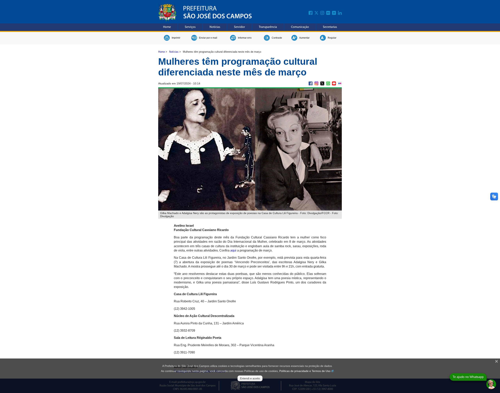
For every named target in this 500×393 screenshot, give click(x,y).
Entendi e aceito (250, 378)
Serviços (190, 27)
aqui (233, 250)
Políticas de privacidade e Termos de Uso (304, 371)
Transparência (268, 27)
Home (167, 27)
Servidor (239, 27)
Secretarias (330, 27)
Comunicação (300, 27)
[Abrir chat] (491, 384)
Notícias (215, 27)
